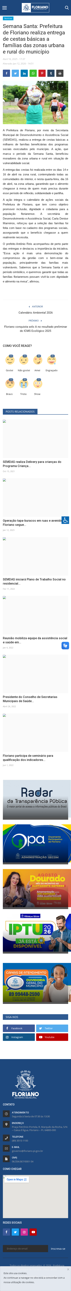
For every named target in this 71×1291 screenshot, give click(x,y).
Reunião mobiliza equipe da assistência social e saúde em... (35, 640)
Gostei (9, 370)
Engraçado (52, 370)
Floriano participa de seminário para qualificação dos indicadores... (28, 758)
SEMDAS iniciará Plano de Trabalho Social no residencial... (34, 581)
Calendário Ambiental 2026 (36, 312)
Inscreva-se (58, 1248)
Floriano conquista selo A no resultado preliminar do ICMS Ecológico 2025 (35, 329)
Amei (37, 370)
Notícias (8, 18)
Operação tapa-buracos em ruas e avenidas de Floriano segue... (35, 523)
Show (37, 394)
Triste (23, 394)
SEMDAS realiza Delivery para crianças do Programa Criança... (32, 464)
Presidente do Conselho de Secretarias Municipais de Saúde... (30, 699)
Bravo (9, 394)
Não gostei (24, 370)
